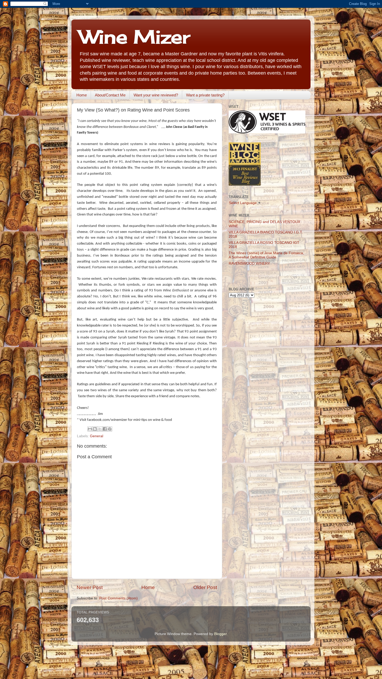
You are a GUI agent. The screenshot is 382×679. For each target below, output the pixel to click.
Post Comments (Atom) (118, 598)
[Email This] (90, 429)
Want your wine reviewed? (156, 95)
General (96, 436)
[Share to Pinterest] (109, 429)
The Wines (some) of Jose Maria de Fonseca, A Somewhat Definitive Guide (266, 255)
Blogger (220, 634)
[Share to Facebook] (104, 429)
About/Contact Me (110, 95)
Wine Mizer (134, 36)
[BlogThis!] (94, 429)
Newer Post (90, 587)
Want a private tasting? (205, 95)
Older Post (205, 587)
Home (81, 95)
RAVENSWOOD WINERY (249, 263)
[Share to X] (99, 429)
